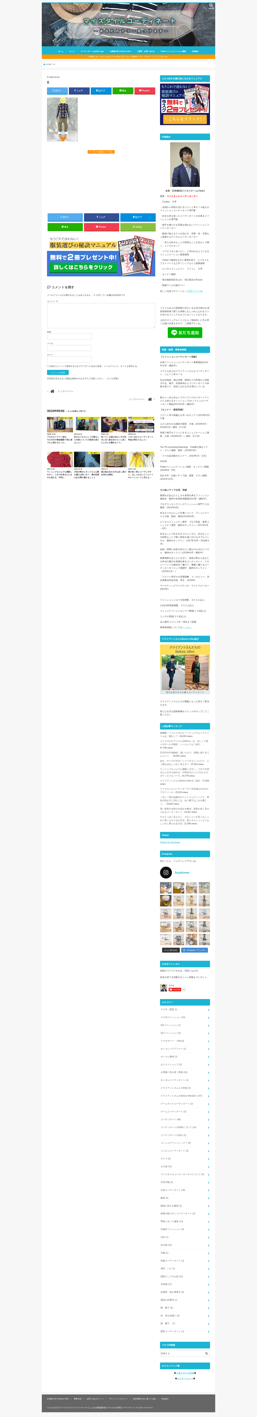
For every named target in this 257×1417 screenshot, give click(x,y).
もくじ (72, 51)
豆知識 (166, 1284)
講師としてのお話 (172, 1276)
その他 (166, 1166)
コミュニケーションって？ (176, 1143)
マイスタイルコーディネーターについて (182, 1174)
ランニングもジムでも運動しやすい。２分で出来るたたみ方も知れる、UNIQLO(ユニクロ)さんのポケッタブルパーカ (184, 772)
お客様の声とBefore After (120, 51)
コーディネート (171, 1119)
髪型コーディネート (172, 1331)
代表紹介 (195, 51)
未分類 (166, 1245)
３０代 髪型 (169, 1009)
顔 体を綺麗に (170, 1315)
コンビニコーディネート (174, 1151)
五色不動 (167, 1182)
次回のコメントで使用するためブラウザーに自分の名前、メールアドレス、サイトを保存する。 (94, 366)
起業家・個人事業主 (172, 1292)
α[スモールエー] (185, 1378)
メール (50, 343)
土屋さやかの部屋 (185, 1373)
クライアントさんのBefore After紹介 (181, 1096)
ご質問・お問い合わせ (146, 51)
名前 (49, 332)
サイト (50, 355)
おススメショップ (171, 1064)
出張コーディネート (173, 1190)
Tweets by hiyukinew (170, 842)
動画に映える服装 (171, 1206)
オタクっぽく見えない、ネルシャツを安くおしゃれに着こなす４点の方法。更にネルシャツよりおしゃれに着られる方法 (184, 820)
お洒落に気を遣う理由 (174, 1072)
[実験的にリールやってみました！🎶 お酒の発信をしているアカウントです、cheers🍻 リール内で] (178, 888)
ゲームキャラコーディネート (177, 1103)
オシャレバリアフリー (173, 1049)
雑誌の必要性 (169, 1300)
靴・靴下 (167, 1308)
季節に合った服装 (172, 1221)
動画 (164, 1198)
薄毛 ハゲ (168, 1268)
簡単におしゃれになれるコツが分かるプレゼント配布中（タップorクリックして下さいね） (129, 57)
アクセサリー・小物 (172, 1041)
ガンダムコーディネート (174, 1080)
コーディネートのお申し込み (92, 51)
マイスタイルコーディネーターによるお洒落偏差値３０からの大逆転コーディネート (98, 1407)
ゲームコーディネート (173, 1111)
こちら (188, 627)
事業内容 (78, 1399)
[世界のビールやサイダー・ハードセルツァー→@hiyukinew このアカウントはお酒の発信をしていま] (165, 888)
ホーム (61, 51)
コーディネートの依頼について (178, 1127)
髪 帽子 (168, 1323)
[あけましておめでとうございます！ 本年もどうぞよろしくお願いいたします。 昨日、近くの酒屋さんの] (165, 900)
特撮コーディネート (172, 1261)
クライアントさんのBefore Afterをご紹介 (180, 781)
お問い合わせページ (95, 1399)
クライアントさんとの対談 (176, 1088)
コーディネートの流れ (173, 1135)
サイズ (166, 1158)
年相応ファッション (172, 1229)
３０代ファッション (173, 1017)
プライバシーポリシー (118, 1399)
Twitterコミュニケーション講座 (173, 51)
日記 (164, 1237)
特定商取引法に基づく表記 (144, 1399)
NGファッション (171, 1025)
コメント (52, 301)
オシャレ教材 (169, 1056)
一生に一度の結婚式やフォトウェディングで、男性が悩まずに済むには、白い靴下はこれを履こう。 (184, 800)
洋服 (164, 1253)
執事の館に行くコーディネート (178, 1213)
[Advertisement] (101, 183)
